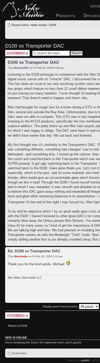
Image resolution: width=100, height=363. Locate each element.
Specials (92, 15)
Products (65, 15)
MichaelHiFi (21, 67)
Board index (20, 24)
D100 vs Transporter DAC (34, 46)
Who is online (16, 337)
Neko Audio (39, 24)
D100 (52, 24)
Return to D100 (17, 325)
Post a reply (12, 51)
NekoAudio (21, 256)
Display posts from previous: (61, 306)
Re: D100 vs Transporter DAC (34, 251)
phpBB (85, 360)
